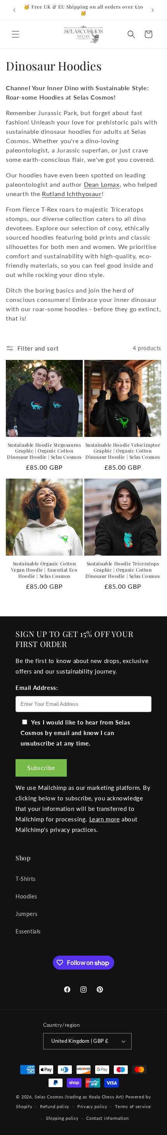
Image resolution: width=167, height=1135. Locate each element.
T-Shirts (26, 878)
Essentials (28, 931)
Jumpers (26, 913)
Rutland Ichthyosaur (71, 193)
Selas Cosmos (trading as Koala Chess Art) (79, 1096)
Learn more (104, 819)
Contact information (107, 1118)
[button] (15, 34)
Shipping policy (62, 1118)
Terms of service (133, 1106)
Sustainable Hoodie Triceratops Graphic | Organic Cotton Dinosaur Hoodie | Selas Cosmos (122, 570)
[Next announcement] (152, 10)
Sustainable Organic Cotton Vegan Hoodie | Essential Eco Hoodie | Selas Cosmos (44, 570)
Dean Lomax (102, 184)
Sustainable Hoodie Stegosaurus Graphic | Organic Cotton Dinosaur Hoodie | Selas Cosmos (44, 451)
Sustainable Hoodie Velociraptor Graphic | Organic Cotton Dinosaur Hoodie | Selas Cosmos (122, 451)
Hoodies (26, 896)
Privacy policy (92, 1106)
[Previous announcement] (14, 10)
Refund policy (55, 1106)
